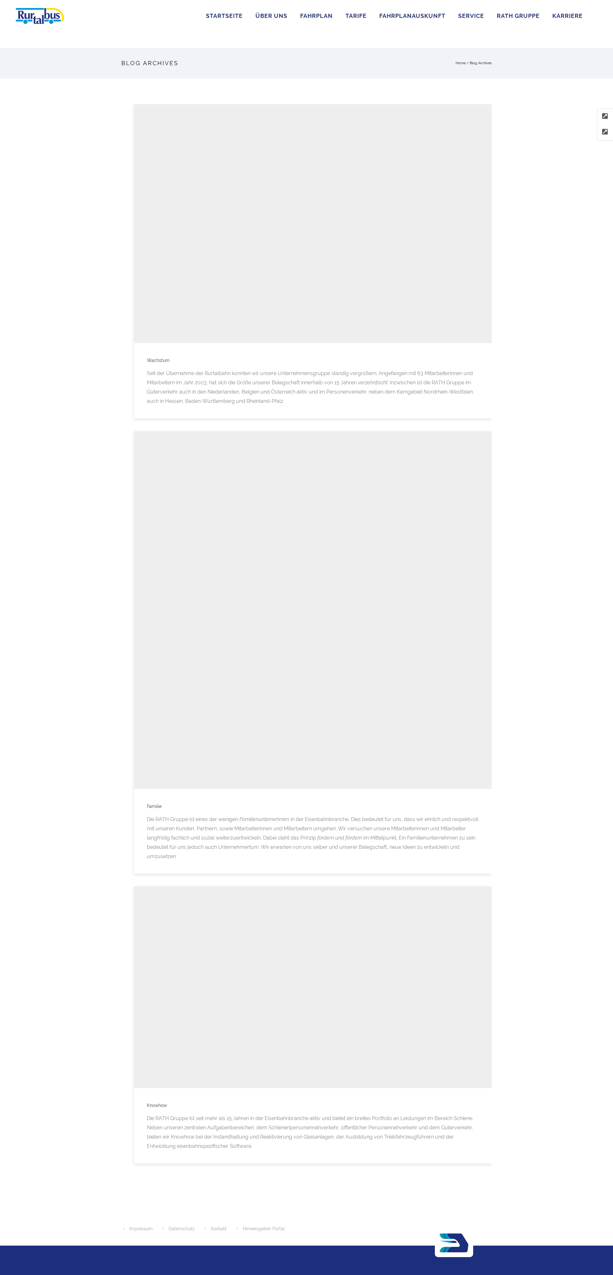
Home (460, 63)
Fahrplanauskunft (412, 15)
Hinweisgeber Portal (264, 1228)
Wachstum (158, 360)
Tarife (356, 15)
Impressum (141, 1228)
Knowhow (157, 1105)
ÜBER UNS (271, 15)
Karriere (567, 15)
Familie (154, 806)
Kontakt (219, 1228)
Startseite (224, 15)
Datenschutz (182, 1228)
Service (471, 15)
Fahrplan (316, 15)
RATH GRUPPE (518, 15)
